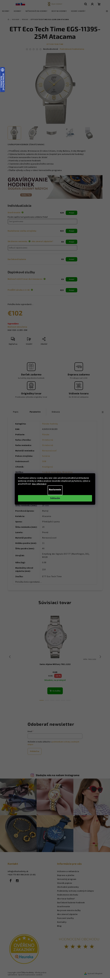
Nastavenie (55, 489)
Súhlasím (55, 498)
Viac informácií (39, 483)
